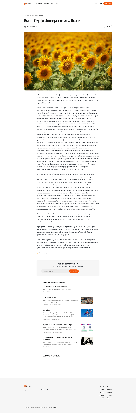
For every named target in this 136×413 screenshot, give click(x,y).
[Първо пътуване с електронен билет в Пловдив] (68, 328)
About (102, 392)
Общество (39, 3)
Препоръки (109, 390)
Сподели (108, 26)
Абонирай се (108, 3)
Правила (109, 392)
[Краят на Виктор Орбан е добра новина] (68, 289)
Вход (100, 3)
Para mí (101, 395)
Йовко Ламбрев (33, 26)
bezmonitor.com (87, 204)
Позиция (47, 253)
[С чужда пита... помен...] (68, 301)
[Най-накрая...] (68, 314)
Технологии (46, 3)
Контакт (109, 398)
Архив (102, 387)
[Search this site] (96, 3)
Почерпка (109, 387)
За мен (102, 390)
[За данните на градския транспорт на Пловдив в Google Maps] (68, 342)
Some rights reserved (42, 407)
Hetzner (54, 407)
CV (103, 398)
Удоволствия (54, 3)
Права (110, 395)
